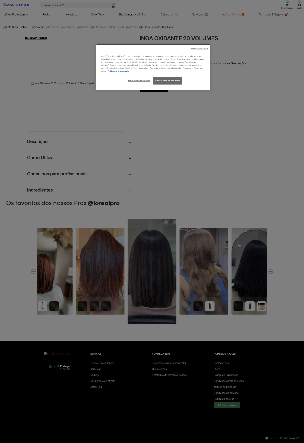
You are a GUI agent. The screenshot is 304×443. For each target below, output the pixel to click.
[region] (153, 67)
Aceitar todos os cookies (167, 80)
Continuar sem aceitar (199, 49)
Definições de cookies (139, 80)
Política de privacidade (118, 71)
